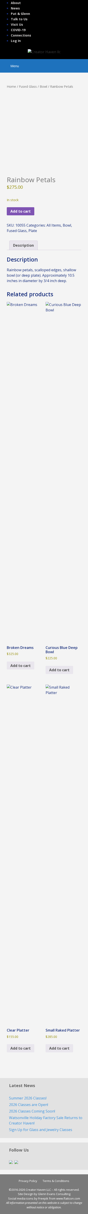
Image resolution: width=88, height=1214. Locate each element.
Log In (16, 41)
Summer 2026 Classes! (27, 1098)
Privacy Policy (28, 1181)
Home (11, 86)
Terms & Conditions (56, 1181)
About (16, 3)
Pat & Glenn (20, 13)
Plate (32, 230)
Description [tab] (23, 245)
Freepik (43, 1198)
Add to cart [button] (20, 665)
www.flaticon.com (68, 1198)
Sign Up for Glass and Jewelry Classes (40, 1129)
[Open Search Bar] (81, 63)
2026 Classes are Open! (28, 1104)
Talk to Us (19, 19)
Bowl (43, 86)
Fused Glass (28, 86)
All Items (53, 225)
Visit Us (17, 24)
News (15, 8)
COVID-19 (18, 30)
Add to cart (20, 211)
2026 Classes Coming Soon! (32, 1111)
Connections (21, 35)
